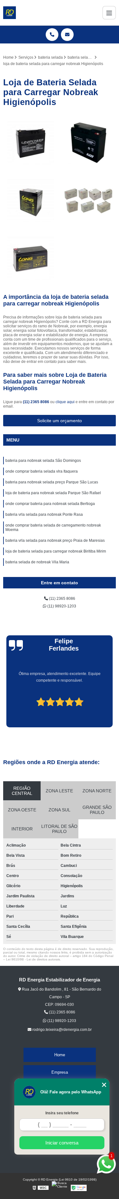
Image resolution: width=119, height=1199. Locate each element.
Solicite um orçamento (59, 420)
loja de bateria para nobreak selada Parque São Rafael (53, 493)
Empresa (59, 1072)
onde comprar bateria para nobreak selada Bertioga (50, 503)
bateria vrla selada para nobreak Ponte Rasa (44, 514)
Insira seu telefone (62, 1113)
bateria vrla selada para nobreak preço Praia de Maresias (55, 540)
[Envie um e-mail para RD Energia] (67, 34)
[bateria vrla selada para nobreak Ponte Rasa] (88, 200)
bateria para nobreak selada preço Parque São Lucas (51, 482)
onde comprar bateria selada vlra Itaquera (41, 471)
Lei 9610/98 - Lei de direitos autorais (33, 959)
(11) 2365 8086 (36, 402)
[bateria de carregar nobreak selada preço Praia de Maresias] (30, 258)
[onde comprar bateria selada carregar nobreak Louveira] (30, 200)
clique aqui (65, 402)
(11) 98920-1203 (61, 606)
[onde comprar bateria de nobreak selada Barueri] (30, 142)
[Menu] (109, 13)
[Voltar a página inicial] (9, 12)
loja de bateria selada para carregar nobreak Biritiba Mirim (55, 551)
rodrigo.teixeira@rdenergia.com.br (61, 1029)
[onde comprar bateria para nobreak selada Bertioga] (88, 142)
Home (59, 1054)
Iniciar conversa (61, 1142)
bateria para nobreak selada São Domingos (43, 460)
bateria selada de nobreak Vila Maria (37, 562)
